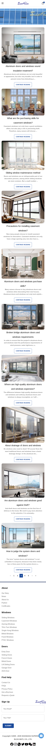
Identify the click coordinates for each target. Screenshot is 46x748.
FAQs (4, 686)
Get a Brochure (7, 692)
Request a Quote (8, 695)
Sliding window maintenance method (23, 173)
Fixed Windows (7, 637)
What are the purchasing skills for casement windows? (23, 120)
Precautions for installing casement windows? (23, 228)
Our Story (5, 593)
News (4, 596)
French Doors (7, 658)
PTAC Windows (8, 640)
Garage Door (6, 668)
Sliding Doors (7, 655)
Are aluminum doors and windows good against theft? (23, 502)
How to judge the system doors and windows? (23, 553)
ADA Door (5, 671)
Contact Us (6, 682)
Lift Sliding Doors (8, 664)
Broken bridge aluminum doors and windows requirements (23, 334)
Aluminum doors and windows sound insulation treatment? (23, 68)
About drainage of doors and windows (23, 445)
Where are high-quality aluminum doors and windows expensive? (23, 386)
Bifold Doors (6, 661)
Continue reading (23, 84)
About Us (5, 600)
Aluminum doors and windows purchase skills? (23, 283)
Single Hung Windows (10, 630)
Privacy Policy (7, 689)
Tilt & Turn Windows (9, 627)
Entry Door (6, 652)
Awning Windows (8, 624)
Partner (4, 603)
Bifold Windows (7, 634)
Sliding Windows (8, 618)
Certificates (6, 606)
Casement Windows (9, 621)
